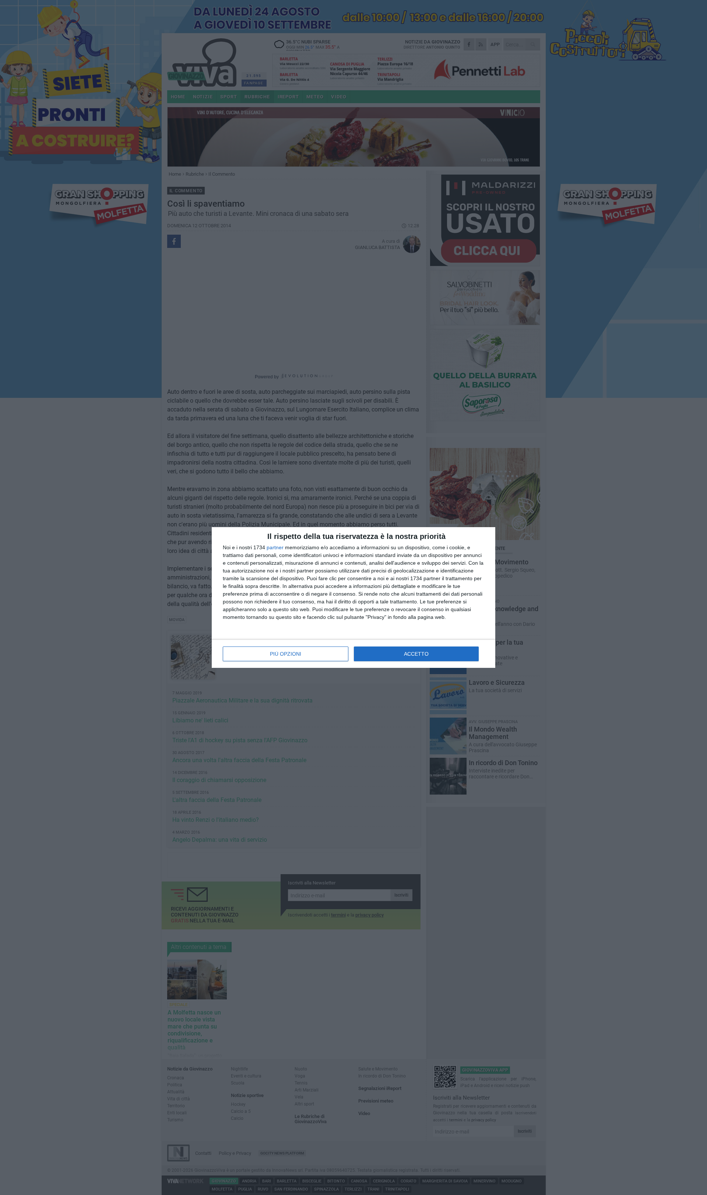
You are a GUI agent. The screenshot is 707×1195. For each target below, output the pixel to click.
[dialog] (353, 597)
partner (275, 547)
